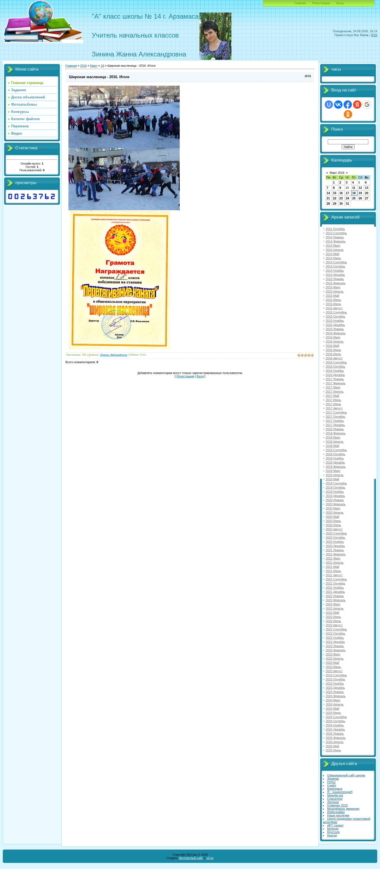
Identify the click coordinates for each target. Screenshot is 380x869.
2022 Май (332, 612)
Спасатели (334, 798)
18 (354, 193)
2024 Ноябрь (335, 725)
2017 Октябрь (335, 416)
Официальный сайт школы (346, 775)
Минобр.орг (335, 795)
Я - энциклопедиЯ (339, 792)
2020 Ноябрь (335, 541)
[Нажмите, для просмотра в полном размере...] (124, 147)
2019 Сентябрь (336, 483)
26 (360, 198)
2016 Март (333, 337)
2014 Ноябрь (335, 270)
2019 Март (333, 470)
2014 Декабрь (335, 274)
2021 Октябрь (335, 583)
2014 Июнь (333, 258)
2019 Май (332, 479)
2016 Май (332, 345)
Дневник (333, 778)
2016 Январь (335, 329)
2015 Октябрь (335, 316)
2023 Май (332, 662)
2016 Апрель (335, 341)
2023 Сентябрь (336, 675)
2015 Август (334, 308)
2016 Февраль (336, 333)
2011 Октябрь (335, 229)
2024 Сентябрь (336, 717)
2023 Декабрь (335, 687)
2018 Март (333, 437)
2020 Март (333, 508)
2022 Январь (335, 596)
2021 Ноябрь (335, 587)
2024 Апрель (335, 704)
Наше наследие (338, 815)
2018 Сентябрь (336, 450)
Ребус (331, 782)
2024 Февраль (336, 696)
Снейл (331, 785)
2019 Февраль (336, 466)
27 (366, 198)
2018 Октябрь (335, 454)
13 (366, 187)
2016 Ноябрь (335, 370)
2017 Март (333, 387)
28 (328, 203)
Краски (332, 835)
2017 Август (334, 408)
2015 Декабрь (335, 324)
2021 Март (333, 558)
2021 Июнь (333, 571)
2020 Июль (333, 525)
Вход (339, 3)
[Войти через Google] (366, 104)
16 (341, 193)
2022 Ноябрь (335, 637)
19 (360, 193)
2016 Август (334, 358)
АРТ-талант (335, 825)
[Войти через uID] (329, 104)
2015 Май (332, 295)
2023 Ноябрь (335, 683)
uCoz (210, 858)
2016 (83, 65)
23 (341, 198)
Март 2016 (337, 172)
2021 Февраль (336, 554)
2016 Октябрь (335, 366)
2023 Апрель (335, 658)
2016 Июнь (333, 349)
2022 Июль (333, 621)
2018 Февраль (336, 433)
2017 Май (332, 395)
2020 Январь (335, 500)
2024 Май (332, 708)
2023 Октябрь (335, 679)
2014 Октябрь (335, 266)
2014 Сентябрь (336, 262)
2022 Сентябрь (336, 629)
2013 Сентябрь (336, 233)
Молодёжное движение (343, 808)
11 (353, 187)
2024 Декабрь (335, 729)
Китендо (333, 828)
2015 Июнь (333, 299)
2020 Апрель (335, 512)
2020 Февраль (336, 504)
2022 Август (334, 625)
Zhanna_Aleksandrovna (113, 354)
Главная (300, 3)
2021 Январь (335, 550)
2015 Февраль (336, 283)
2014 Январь (335, 237)
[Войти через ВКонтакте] (338, 104)
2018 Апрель (335, 441)
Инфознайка (336, 812)
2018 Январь (335, 429)
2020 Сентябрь (336, 533)
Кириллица (334, 788)
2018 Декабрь (335, 462)
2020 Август (334, 529)
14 (328, 193)
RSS (374, 35)
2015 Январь (335, 279)
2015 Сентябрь (336, 312)
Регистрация (321, 3)
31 (347, 203)
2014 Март (333, 245)
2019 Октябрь (335, 487)
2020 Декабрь (335, 546)
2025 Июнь (333, 750)
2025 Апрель (335, 742)
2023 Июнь (333, 667)
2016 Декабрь (335, 375)
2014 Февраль (336, 241)
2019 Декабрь (335, 495)
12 (360, 187)
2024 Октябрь (335, 721)
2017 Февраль (336, 383)
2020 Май (332, 516)
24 (347, 198)
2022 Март (333, 604)
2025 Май (332, 746)
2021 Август (334, 575)
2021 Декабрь (335, 591)
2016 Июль (333, 354)
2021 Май (332, 566)
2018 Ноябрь (335, 458)
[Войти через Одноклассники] (348, 114)
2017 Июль (333, 404)
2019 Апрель (335, 475)
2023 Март (333, 654)
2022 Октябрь (335, 633)
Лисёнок (333, 802)
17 (347, 193)
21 (328, 198)
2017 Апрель (335, 391)
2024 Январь (335, 692)
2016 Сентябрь (336, 362)
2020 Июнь (333, 521)
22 (334, 198)
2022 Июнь (333, 616)
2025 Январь (335, 733)
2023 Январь (335, 646)
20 (366, 193)
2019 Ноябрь (335, 491)
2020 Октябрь (335, 537)
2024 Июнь (333, 712)
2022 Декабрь (335, 641)
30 (341, 203)
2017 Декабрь (335, 425)
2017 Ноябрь (335, 420)
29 (334, 203)
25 (354, 198)
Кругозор (333, 832)
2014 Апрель (335, 249)
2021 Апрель (335, 562)
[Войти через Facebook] (348, 104)
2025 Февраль (336, 737)
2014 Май (332, 254)
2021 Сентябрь (336, 579)
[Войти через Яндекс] (357, 104)
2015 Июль (333, 304)
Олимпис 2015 (337, 805)
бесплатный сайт (191, 858)
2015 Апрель (335, 291)
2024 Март (333, 700)
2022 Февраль (336, 600)
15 (334, 193)
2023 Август (334, 671)
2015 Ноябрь (335, 320)
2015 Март (333, 287)
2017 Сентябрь (336, 412)
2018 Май (332, 445)
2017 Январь (335, 379)
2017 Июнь (333, 400)
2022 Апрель (335, 608)
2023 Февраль (336, 650)
